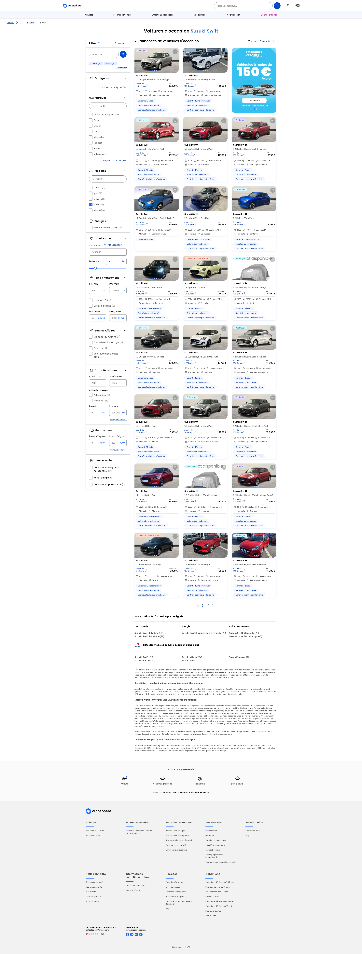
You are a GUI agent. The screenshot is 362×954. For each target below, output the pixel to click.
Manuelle (101, 400)
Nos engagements (94, 887)
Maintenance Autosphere (177, 835)
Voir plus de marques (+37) (115, 160)
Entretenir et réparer (162, 14)
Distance (94, 261)
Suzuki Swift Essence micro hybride (204, 633)
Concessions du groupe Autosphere (106, 469)
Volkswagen (100, 154)
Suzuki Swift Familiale (149, 636)
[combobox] (108, 252)
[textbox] (116, 261)
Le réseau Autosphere (176, 891)
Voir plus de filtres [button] (118, 419)
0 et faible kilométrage (108, 342)
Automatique (102, 395)
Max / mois (115, 311)
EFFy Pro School (173, 887)
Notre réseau (234, 14)
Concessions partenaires (109, 484)
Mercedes (99, 137)
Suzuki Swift (144, 657)
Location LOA (103, 300)
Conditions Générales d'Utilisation (220, 882)
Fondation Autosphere (176, 882)
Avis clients (91, 891)
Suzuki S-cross (239, 657)
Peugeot (98, 142)
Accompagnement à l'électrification (214, 855)
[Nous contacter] (297, 5)
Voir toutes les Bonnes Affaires (106, 355)
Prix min (93, 284)
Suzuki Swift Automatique (245, 636)
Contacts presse (93, 896)
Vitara (99, 210)
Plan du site (210, 915)
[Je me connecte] (288, 5)
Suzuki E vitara (144, 660)
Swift (99, 204)
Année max (115, 376)
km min (93, 406)
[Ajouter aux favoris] (175, 51)
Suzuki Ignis (190, 660)
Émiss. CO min (97, 436)
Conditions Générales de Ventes (219, 901)
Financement (211, 830)
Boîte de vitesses (98, 390)
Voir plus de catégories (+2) (114, 87)
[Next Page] (213, 605)
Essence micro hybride (108, 227)
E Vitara (99, 187)
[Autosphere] (72, 5)
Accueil (10, 22)
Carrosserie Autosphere (176, 850)
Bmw (96, 120)
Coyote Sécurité (212, 850)
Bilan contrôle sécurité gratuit (179, 840)
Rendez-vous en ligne (175, 830)
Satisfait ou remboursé (215, 840)
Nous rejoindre (92, 901)
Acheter (89, 14)
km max (113, 406)
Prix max (114, 284)
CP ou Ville (95, 245)
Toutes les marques (106, 114)
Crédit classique (105, 305)
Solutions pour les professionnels (220, 862)
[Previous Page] (198, 605)
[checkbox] (90, 114)
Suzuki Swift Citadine (148, 633)
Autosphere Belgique (175, 896)
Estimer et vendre (122, 14)
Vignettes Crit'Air (133, 890)
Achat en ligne (104, 477)
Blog (168, 908)
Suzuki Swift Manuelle (244, 633)
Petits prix (101, 348)
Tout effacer (121, 67)
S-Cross (100, 198)
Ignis (98, 193)
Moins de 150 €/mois (107, 336)
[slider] (95, 268)
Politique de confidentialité (217, 887)
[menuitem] (89, 14)
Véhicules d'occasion (95, 830)
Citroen (97, 125)
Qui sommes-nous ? (94, 882)
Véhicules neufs (93, 835)
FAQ (247, 835)
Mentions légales (213, 911)
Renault (97, 148)
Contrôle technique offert (177, 845)
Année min (95, 376)
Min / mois (94, 311)
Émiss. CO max (117, 436)
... (20, 22)
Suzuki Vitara (192, 657)
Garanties (209, 835)
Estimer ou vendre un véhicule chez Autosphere (139, 831)
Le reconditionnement (135, 885)
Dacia (96, 131)
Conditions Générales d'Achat (218, 906)
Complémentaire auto (215, 845)
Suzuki (31, 22)
